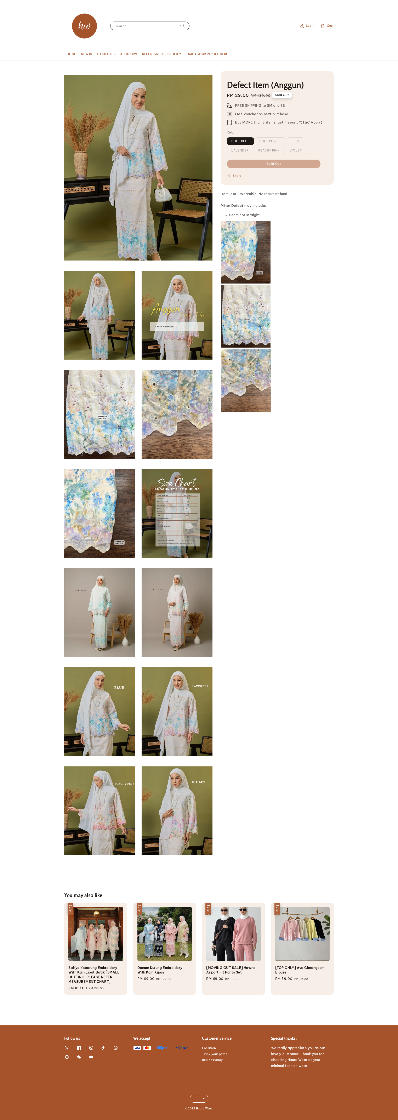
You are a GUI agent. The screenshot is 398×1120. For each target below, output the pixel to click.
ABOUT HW (128, 54)
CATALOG (104, 54)
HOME (71, 54)
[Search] (182, 26)
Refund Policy (212, 1060)
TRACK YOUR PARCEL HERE (207, 54)
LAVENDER (240, 150)
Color (230, 132)
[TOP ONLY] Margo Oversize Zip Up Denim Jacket (38, 1108)
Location (209, 1048)
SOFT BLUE (240, 141)
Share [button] (237, 176)
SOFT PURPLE (270, 141)
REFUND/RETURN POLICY (161, 54)
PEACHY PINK (269, 150)
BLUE (295, 141)
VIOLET (296, 150)
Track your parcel (215, 1054)
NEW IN (86, 54)
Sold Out (273, 164)
